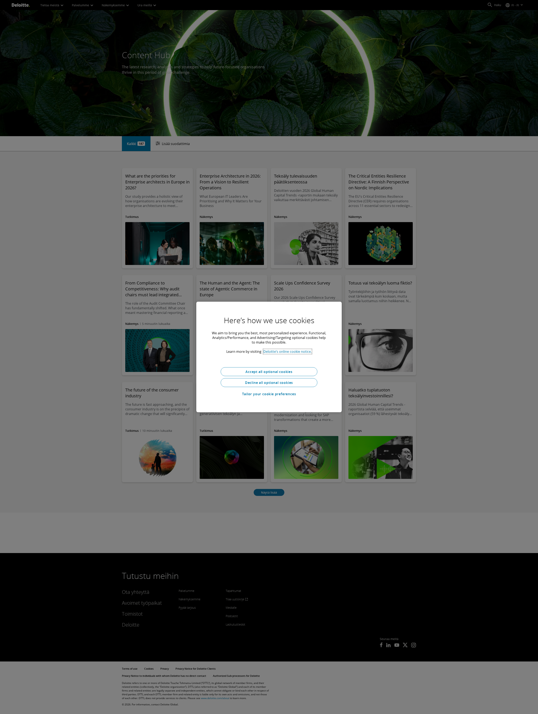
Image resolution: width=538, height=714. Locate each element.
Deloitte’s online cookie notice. (287, 351)
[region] (269, 357)
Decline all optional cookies (269, 382)
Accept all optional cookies (269, 371)
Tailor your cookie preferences (269, 394)
